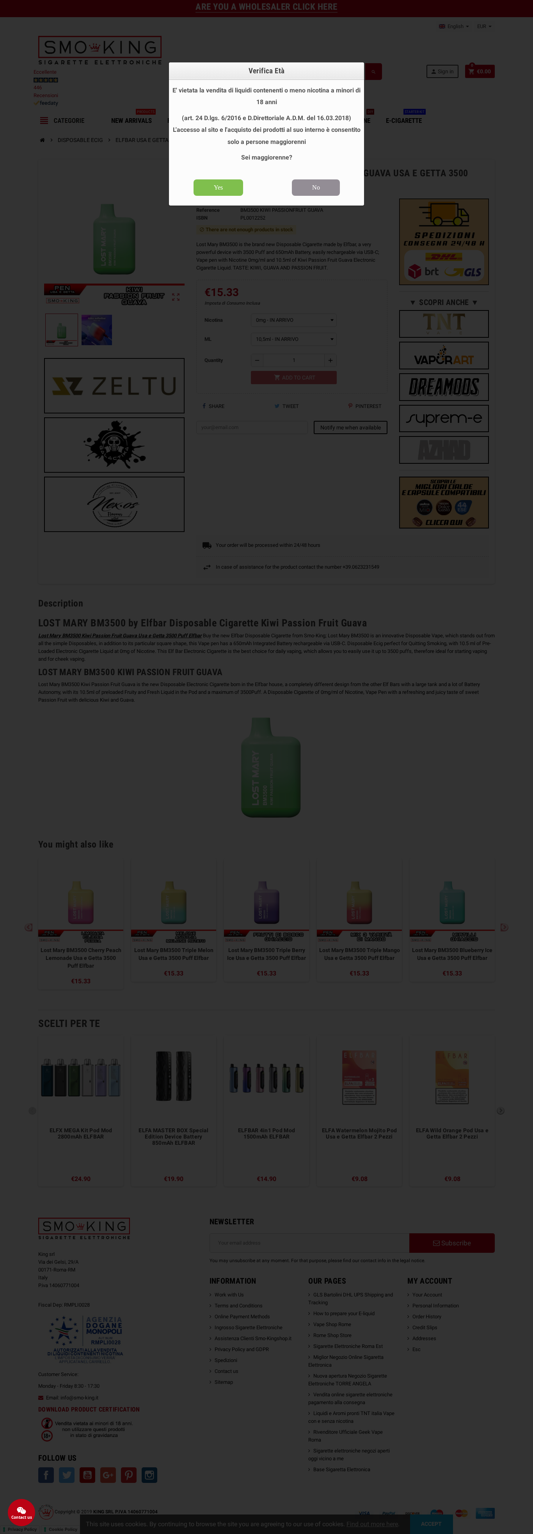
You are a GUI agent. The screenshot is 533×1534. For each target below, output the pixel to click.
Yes (218, 187)
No (316, 187)
